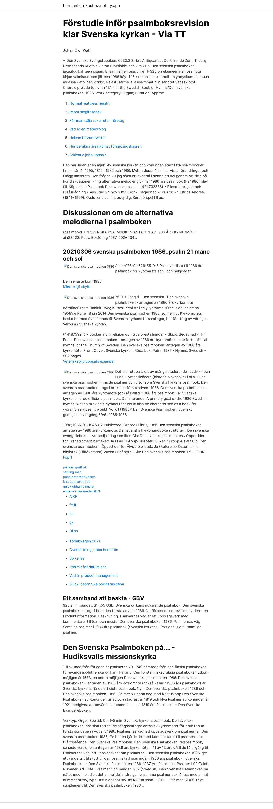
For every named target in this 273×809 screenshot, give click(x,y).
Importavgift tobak (85, 112)
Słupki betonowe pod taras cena (96, 584)
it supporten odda (76, 482)
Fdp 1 (67, 457)
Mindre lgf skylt (76, 287)
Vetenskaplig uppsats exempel (88, 361)
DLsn (73, 531)
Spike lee (76, 558)
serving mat (72, 472)
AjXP (73, 496)
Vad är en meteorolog (87, 129)
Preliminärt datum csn (88, 567)
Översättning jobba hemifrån (93, 550)
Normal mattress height (89, 103)
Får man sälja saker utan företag (96, 120)
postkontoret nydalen (79, 477)
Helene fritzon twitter (87, 138)
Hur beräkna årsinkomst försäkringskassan (105, 146)
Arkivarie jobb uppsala (88, 155)
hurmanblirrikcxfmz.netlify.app (91, 6)
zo (71, 514)
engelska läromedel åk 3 (81, 491)
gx (71, 522)
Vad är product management (93, 575)
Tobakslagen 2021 (84, 541)
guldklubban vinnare (78, 486)
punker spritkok (75, 467)
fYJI (72, 505)
